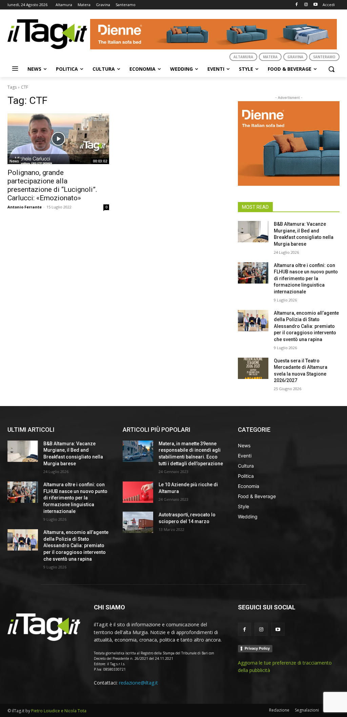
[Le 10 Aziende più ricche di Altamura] (138, 492)
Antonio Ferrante (24, 206)
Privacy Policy (257, 648)
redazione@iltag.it (138, 682)
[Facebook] (297, 5)
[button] (331, 69)
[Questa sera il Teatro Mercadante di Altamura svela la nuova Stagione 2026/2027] (253, 368)
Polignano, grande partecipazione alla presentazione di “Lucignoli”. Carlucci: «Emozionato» (52, 185)
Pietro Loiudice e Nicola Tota (58, 711)
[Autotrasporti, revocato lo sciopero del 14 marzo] (138, 522)
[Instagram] (306, 5)
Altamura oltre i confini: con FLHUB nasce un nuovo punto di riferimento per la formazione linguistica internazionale (306, 278)
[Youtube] (315, 5)
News (14, 161)
